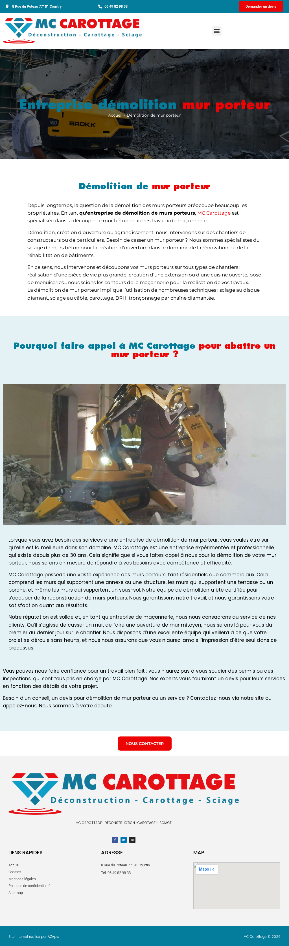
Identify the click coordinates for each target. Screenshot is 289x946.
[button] (217, 31)
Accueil (115, 115)
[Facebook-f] (115, 840)
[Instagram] (132, 840)
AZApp (53, 936)
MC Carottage (214, 213)
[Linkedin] (124, 840)
